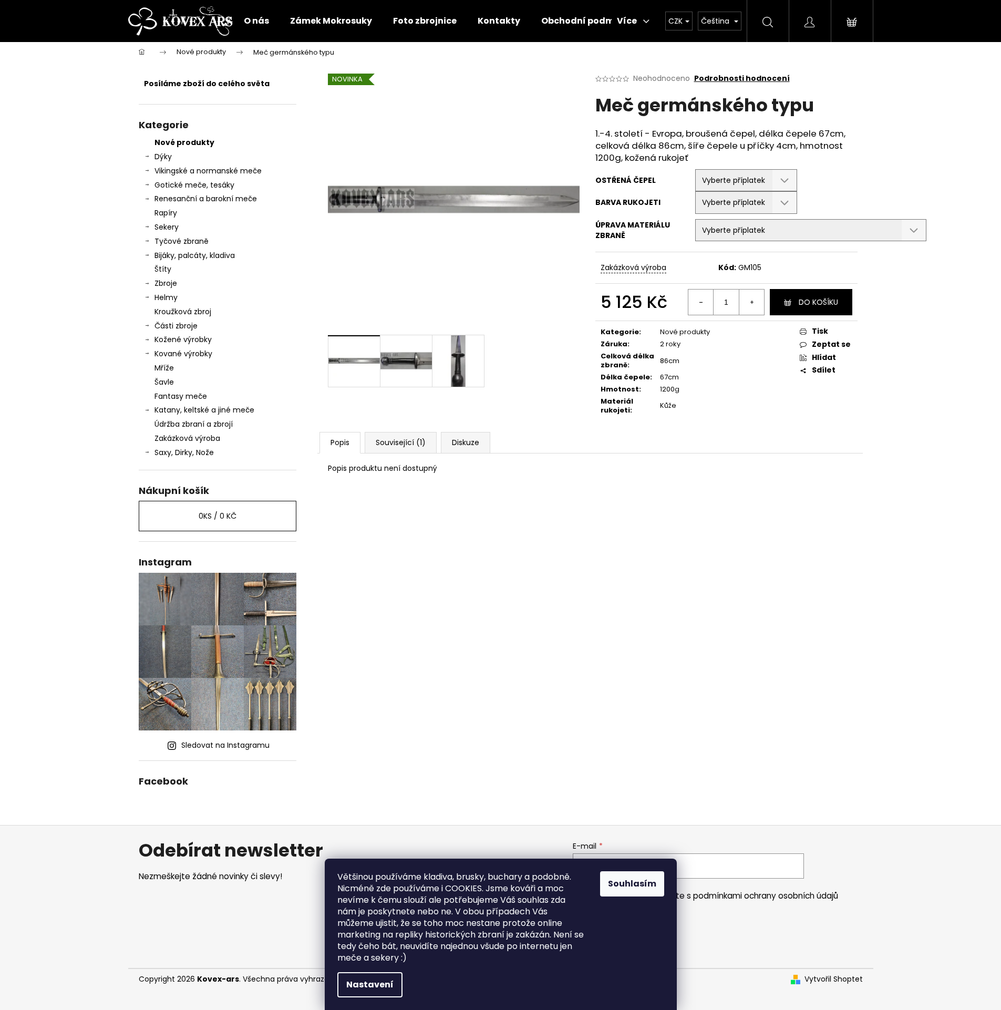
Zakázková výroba (187, 438)
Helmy (166, 297)
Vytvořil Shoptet (833, 979)
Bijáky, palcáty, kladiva (194, 255)
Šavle (164, 382)
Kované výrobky (183, 353)
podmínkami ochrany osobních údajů (765, 895)
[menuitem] (256, 21)
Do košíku (818, 302)
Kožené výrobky (183, 339)
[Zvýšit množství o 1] (751, 302)
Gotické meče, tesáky (194, 185)
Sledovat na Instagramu (225, 745)
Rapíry (165, 213)
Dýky (163, 156)
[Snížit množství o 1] (701, 302)
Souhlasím (632, 884)
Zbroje (165, 283)
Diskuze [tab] (465, 442)
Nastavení (370, 984)
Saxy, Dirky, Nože (184, 452)
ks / (217, 516)
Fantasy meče (180, 396)
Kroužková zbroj (182, 311)
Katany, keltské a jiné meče (204, 410)
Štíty (162, 269)
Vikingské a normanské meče (208, 171)
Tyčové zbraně (181, 241)
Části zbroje (176, 326)
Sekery (166, 227)
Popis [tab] (340, 442)
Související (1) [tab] (401, 442)
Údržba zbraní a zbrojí (193, 424)
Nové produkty (184, 142)
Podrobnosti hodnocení (742, 79)
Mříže (164, 368)
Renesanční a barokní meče (205, 198)
